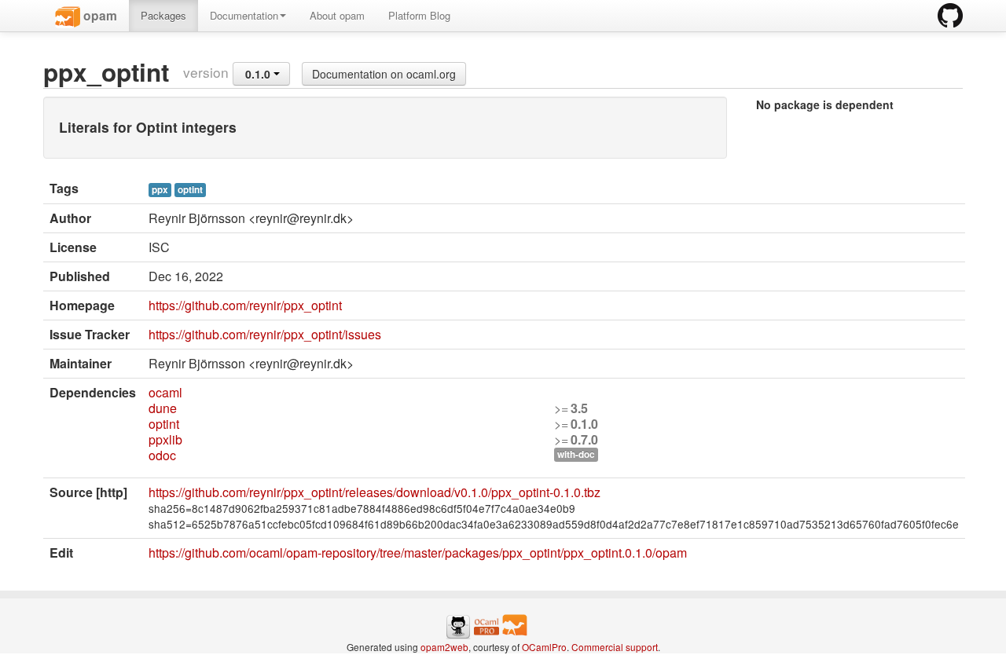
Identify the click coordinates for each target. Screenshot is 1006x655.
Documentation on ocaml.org (384, 74)
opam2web (444, 646)
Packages (163, 15)
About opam (337, 15)
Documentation (244, 15)
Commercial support (614, 646)
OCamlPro (544, 646)
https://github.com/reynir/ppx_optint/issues (265, 334)
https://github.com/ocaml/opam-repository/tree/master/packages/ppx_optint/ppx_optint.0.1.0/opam (418, 552)
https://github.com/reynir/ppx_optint (245, 305)
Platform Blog (419, 15)
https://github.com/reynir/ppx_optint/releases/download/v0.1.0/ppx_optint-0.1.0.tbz (374, 492)
